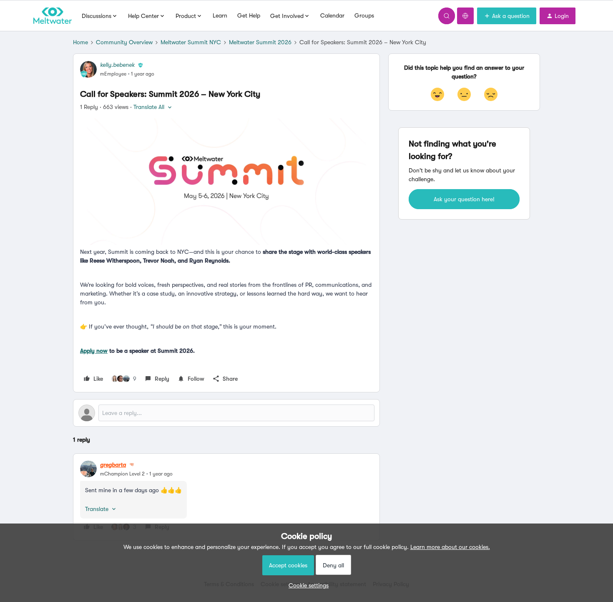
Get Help (248, 15)
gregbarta (113, 464)
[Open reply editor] (226, 413)
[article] (226, 497)
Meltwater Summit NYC (191, 42)
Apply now (94, 350)
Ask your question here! (464, 199)
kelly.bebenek (117, 64)
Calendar (332, 15)
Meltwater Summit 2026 (260, 42)
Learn (220, 15)
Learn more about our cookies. (450, 547)
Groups (364, 15)
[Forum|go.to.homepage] (52, 16)
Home (80, 42)
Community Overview (124, 42)
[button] (506, 16)
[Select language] (465, 16)
